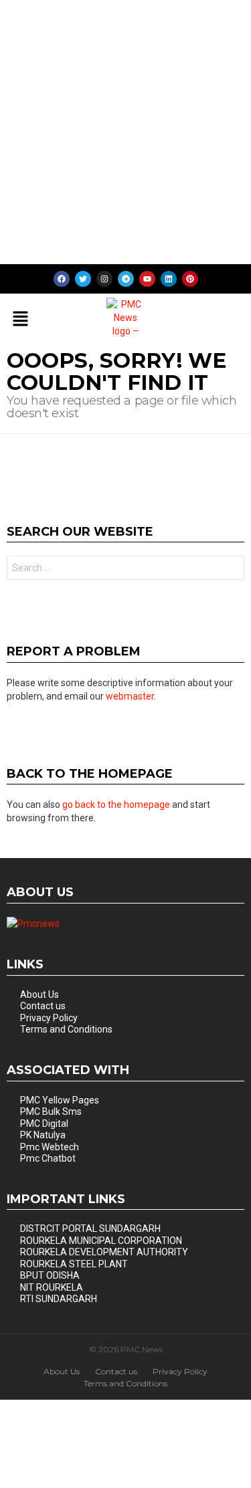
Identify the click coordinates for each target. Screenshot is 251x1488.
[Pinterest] (190, 279)
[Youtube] (147, 279)
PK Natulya (43, 1135)
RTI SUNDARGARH (58, 1298)
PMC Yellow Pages (59, 1100)
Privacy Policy (49, 1018)
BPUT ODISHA (50, 1275)
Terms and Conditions (66, 1029)
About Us (39, 994)
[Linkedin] (169, 279)
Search (231, 569)
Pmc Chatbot (48, 1158)
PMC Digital (44, 1123)
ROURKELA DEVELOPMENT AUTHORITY (104, 1252)
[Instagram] (104, 279)
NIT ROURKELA (51, 1287)
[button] (20, 319)
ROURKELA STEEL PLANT (74, 1264)
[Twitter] (83, 279)
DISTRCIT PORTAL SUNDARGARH (90, 1228)
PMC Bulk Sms (51, 1111)
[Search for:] (125, 568)
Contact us (43, 1005)
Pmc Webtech (49, 1147)
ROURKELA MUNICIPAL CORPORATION (101, 1240)
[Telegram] (126, 279)
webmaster (130, 696)
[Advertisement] (125, 132)
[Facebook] (62, 279)
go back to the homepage (116, 804)
